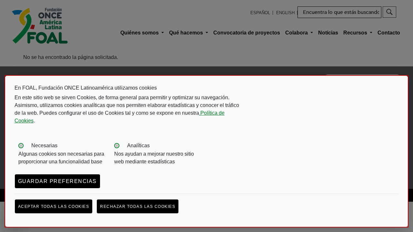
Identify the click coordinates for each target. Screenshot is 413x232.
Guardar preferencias (57, 181)
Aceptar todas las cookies (53, 206)
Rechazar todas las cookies (137, 206)
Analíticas (138, 145)
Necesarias (44, 145)
